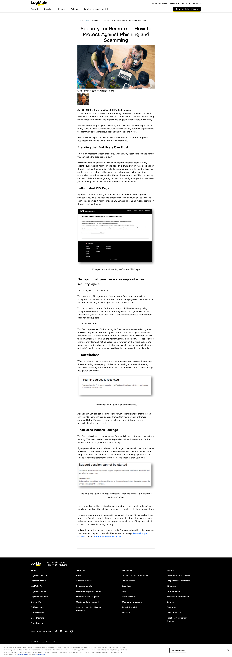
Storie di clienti (129, 596)
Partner (184, 3)
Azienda (75, 9)
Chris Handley (101, 110)
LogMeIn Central (39, 591)
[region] (116, 650)
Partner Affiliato (174, 612)
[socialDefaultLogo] (56, 631)
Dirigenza (171, 586)
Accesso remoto (84, 580)
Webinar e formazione (132, 602)
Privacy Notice (23, 654)
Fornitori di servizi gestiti (96, 9)
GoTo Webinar (37, 612)
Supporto (173, 3)
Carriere (170, 602)
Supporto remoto (84, 586)
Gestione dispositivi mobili (88, 591)
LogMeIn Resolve (39, 575)
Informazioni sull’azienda (178, 575)
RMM (78, 575)
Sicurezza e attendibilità (178, 596)
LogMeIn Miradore (39, 596)
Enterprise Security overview (108, 536)
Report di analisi (129, 607)
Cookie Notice (39, 654)
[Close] (228, 650)
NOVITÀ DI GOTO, (90, 91)
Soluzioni (48, 9)
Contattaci (172, 607)
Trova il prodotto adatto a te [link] (187, 9)
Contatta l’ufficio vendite (158, 3)
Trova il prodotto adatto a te (135, 575)
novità (86, 20)
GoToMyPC (36, 602)
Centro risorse (128, 580)
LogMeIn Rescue (38, 580)
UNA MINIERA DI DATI (105, 91)
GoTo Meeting (37, 618)
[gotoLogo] (39, 3)
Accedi (195, 3)
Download (126, 586)
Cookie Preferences (178, 650)
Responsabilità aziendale (178, 580)
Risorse (61, 9)
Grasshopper (37, 623)
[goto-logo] (116, 563)
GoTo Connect (37, 607)
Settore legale (173, 591)
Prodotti (34, 9)
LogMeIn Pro (37, 586)
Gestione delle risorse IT (87, 602)
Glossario (126, 612)
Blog (79, 20)
